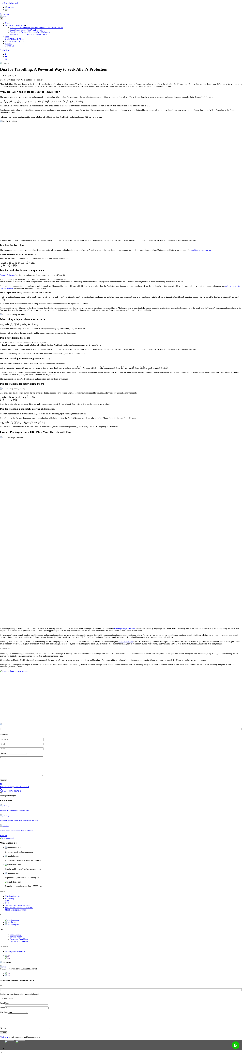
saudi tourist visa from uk (201, 250)
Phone (2, 1008)
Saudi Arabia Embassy (19, 941)
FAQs (7, 903)
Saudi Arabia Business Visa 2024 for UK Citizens (30, 32)
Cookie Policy (15, 934)
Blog (7, 901)
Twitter (13, 922)
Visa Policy (9, 898)
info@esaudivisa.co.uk (9, 3)
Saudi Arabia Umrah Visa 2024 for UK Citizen (29, 34)
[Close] (1, 985)
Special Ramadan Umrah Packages (19, 907)
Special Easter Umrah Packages (17, 905)
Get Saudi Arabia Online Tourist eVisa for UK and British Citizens (36, 28)
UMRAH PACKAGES (14, 39)
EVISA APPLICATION (15, 41)
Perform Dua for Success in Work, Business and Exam (16, 830)
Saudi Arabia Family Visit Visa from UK (26, 30)
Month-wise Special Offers (15, 910)
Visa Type (4, 1012)
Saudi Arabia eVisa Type (15, 25)
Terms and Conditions (19, 939)
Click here (4, 1037)
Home (7, 23)
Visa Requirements (12, 896)
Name (2, 998)
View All (3, 836)
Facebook (14, 920)
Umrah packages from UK (124, 628)
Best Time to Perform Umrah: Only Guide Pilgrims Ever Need (19, 820)
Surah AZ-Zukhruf (7, 275)
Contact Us (9, 46)
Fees (7, 37)
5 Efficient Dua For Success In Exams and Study (14, 810)
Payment (8, 43)
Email (2, 1003)
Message (3, 1028)
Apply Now (5, 14)
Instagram (14, 924)
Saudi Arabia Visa (125, 641)
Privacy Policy (16, 937)
